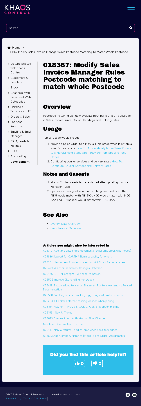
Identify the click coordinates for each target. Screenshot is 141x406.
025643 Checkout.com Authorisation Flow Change (74, 318)
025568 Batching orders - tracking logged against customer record (84, 295)
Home (16, 47)
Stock (14, 87)
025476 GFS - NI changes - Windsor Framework (72, 274)
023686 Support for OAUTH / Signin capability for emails (77, 256)
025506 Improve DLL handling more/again (69, 279)
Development (20, 161)
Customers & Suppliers (19, 80)
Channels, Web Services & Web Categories (20, 97)
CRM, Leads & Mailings (19, 143)
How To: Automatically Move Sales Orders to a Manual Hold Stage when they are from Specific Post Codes (90, 153)
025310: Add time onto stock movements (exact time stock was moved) (87, 250)
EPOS (14, 151)
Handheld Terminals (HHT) (21, 109)
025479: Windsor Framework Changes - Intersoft (72, 268)
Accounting (18, 156)
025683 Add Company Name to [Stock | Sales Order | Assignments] (84, 336)
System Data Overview (65, 223)
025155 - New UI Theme (57, 312)
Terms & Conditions (35, 398)
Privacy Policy (13, 398)
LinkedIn (128, 395)
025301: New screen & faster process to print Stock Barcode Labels (84, 262)
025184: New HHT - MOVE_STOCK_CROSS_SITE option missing (81, 306)
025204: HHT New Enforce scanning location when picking (78, 301)
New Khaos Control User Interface (63, 324)
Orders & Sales (20, 116)
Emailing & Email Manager (20, 134)
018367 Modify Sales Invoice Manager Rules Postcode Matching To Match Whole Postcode (68, 52)
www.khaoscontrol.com (66, 394)
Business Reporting (16, 124)
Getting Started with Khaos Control (20, 68)
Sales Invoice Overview (65, 228)
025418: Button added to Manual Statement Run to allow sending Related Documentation (87, 287)
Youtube (134, 395)
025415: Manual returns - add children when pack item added (80, 330)
